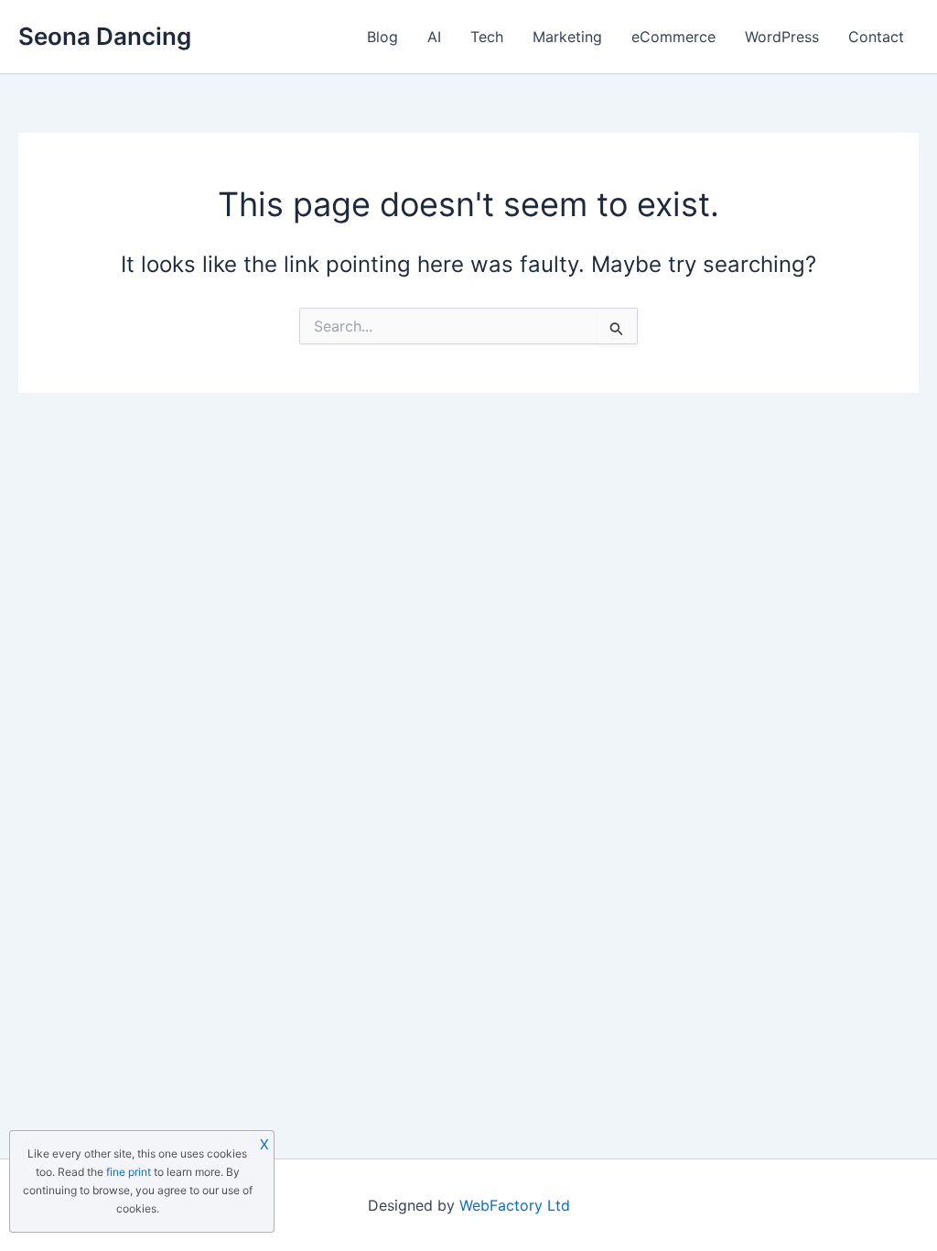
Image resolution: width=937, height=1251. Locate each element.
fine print (128, 1172)
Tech (486, 36)
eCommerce (673, 36)
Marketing (567, 36)
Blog (382, 36)
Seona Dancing (104, 36)
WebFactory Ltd (514, 1205)
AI (434, 36)
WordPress (782, 36)
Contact (876, 36)
